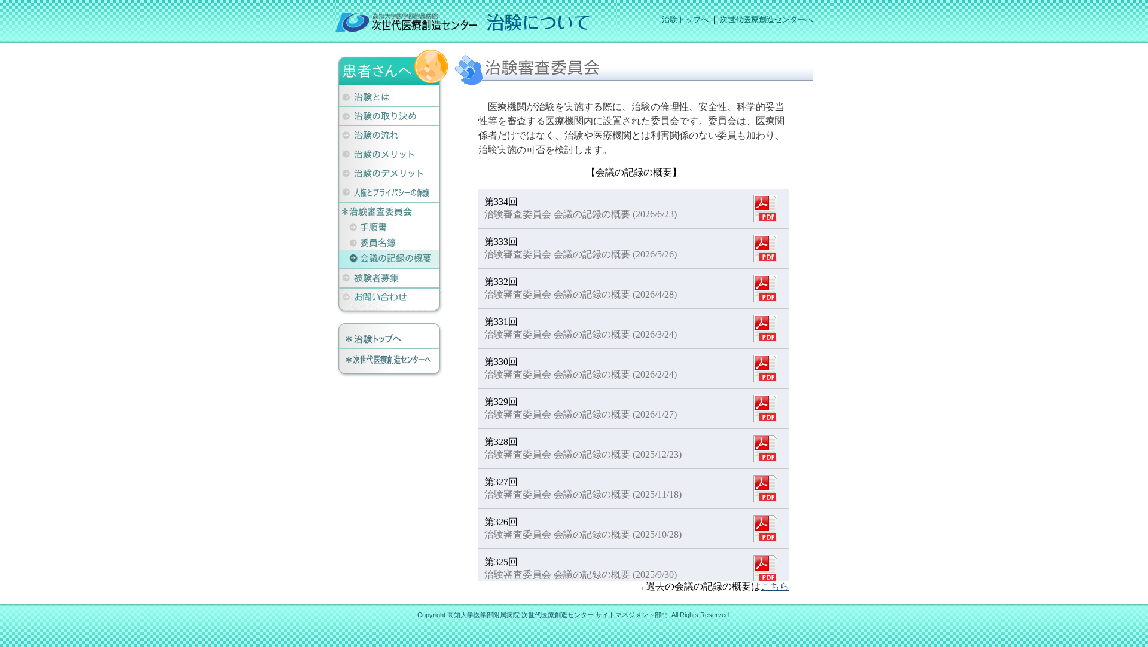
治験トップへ (685, 20)
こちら (775, 586)
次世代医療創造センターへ (766, 20)
